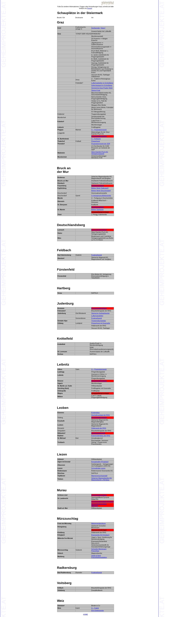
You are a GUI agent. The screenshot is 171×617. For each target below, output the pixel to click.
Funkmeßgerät (96, 255)
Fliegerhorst (95, 141)
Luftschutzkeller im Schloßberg (102, 83)
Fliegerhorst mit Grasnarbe (100, 323)
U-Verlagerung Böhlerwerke (101, 195)
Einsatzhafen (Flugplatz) (100, 462)
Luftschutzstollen (97, 316)
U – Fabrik (95, 608)
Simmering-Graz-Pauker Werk (102, 88)
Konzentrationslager (99, 136)
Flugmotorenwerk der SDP (100, 144)
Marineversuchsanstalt (99, 476)
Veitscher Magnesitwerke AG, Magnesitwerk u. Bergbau (101, 479)
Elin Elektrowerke (97, 610)
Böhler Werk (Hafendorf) (99, 188)
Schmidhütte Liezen (98, 468)
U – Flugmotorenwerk (99, 130)
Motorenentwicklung (98, 523)
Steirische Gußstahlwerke (100, 313)
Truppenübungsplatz (98, 321)
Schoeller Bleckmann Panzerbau (98, 550)
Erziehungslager (97, 186)
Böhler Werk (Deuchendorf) (101, 191)
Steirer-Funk (95, 90)
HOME (85, 614)
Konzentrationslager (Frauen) (102, 501)
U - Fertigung (96, 139)
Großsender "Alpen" (98, 28)
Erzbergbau (95, 412)
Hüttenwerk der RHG (98, 428)
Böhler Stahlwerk (97, 209)
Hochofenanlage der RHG (100, 415)
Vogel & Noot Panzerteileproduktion (99, 556)
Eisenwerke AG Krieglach (100, 535)
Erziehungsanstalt (98, 433)
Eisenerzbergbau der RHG (100, 436)
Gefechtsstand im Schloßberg (101, 85)
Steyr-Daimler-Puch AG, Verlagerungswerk (99, 153)
